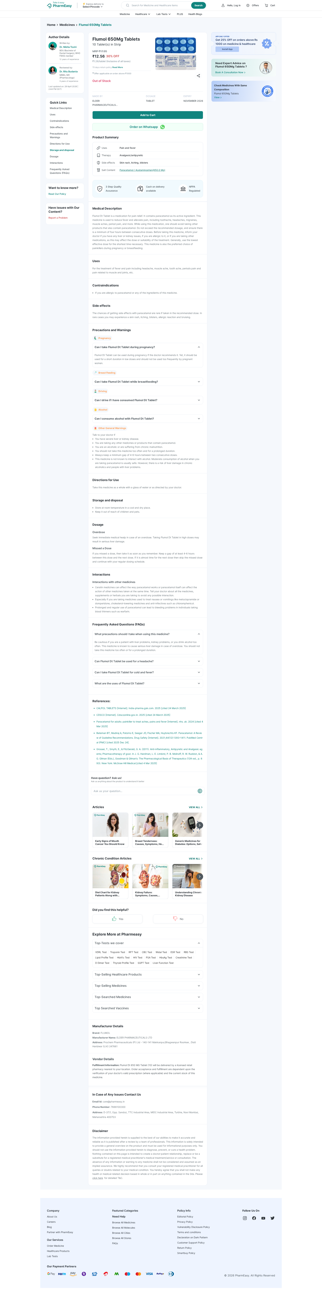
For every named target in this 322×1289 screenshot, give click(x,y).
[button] (164, 5)
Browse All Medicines (123, 1222)
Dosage (54, 156)
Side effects (56, 127)
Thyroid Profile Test (123, 962)
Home (51, 25)
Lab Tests (162, 14)
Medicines (67, 25)
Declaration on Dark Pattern (192, 1237)
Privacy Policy (185, 1221)
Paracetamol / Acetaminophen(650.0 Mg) (142, 170)
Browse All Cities (121, 1232)
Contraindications (59, 120)
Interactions (56, 162)
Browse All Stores (121, 1238)
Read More (117, 67)
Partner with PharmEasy (60, 1232)
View (217, 97)
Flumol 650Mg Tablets (95, 25)
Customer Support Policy (191, 1242)
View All (194, 807)
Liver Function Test (163, 962)
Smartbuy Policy (186, 1253)
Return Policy (184, 1247)
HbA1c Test (123, 957)
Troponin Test (117, 952)
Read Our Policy (57, 193)
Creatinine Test (184, 957)
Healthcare (141, 14)
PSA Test (151, 957)
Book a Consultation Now (229, 72)
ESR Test (175, 952)
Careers (51, 1221)
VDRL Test (101, 952)
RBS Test (189, 952)
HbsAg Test (165, 957)
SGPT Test (143, 962)
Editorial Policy (185, 1216)
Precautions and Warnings (59, 135)
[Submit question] (200, 791)
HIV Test (137, 957)
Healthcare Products (58, 1251)
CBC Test (147, 952)
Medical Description (61, 108)
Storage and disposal (62, 150)
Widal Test (161, 952)
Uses (53, 114)
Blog (49, 1227)
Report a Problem (58, 217)
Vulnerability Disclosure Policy (193, 1227)
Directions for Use (60, 143)
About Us (52, 1216)
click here (97, 1178)
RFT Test (133, 952)
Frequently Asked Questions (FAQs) (59, 171)
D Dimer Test (102, 962)
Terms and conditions (189, 1232)
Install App (227, 49)
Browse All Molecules (123, 1227)
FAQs (115, 1243)
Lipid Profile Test (104, 957)
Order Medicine (55, 1245)
